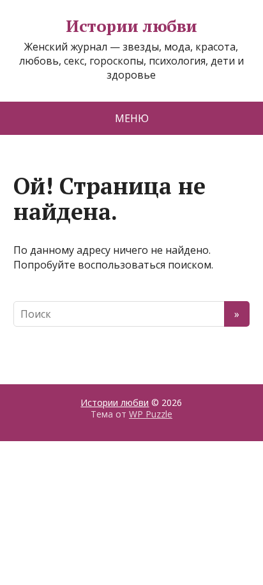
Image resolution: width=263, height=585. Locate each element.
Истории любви (131, 26)
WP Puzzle (150, 414)
